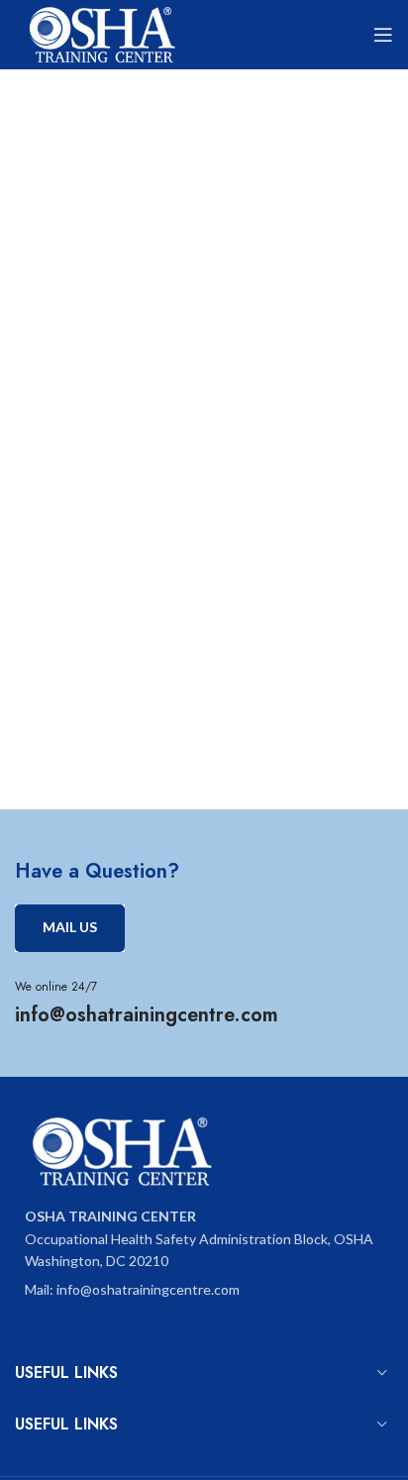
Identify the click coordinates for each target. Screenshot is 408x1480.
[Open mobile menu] (383, 34)
